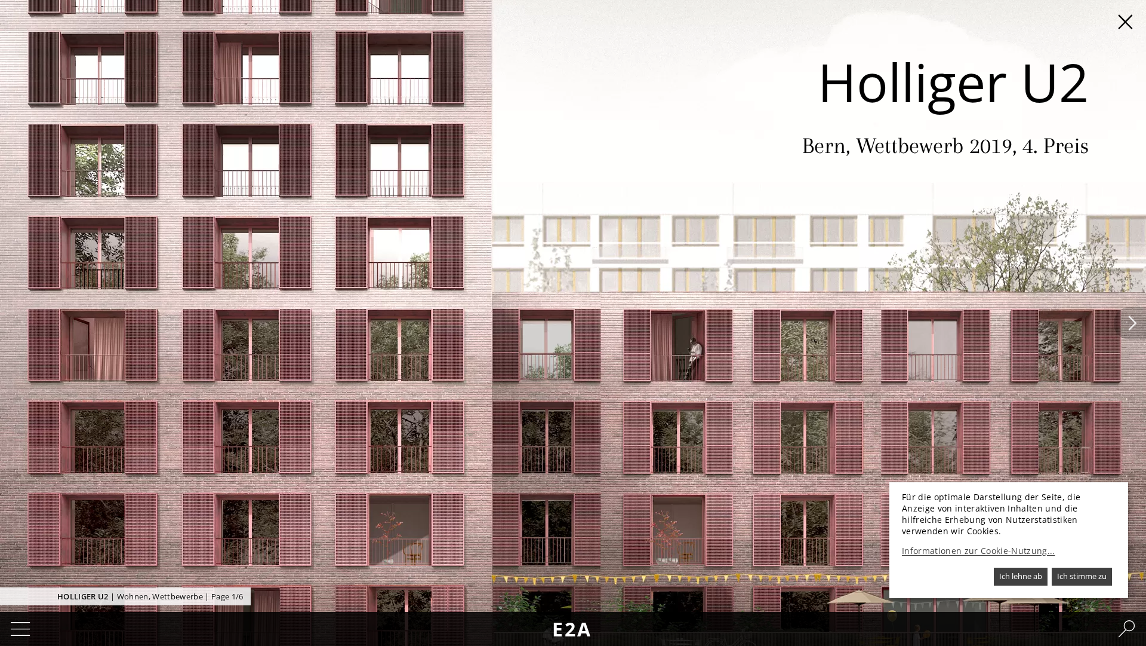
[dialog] (1008, 540)
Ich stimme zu (1082, 576)
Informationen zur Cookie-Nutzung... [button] (978, 551)
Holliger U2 (83, 596)
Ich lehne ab (1020, 576)
